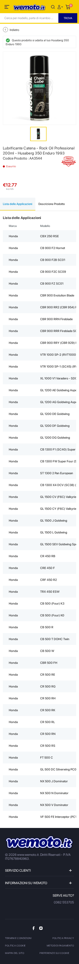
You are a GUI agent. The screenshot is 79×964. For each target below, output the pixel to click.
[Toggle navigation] (7, 7)
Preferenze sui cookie (54, 953)
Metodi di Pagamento (60, 945)
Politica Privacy (63, 938)
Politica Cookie (15, 945)
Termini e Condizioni (18, 938)
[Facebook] (33, 928)
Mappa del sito (14, 953)
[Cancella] (53, 7)
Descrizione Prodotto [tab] (51, 204)
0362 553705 (64, 902)
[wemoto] (39, 842)
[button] (60, 7)
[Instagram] (41, 928)
